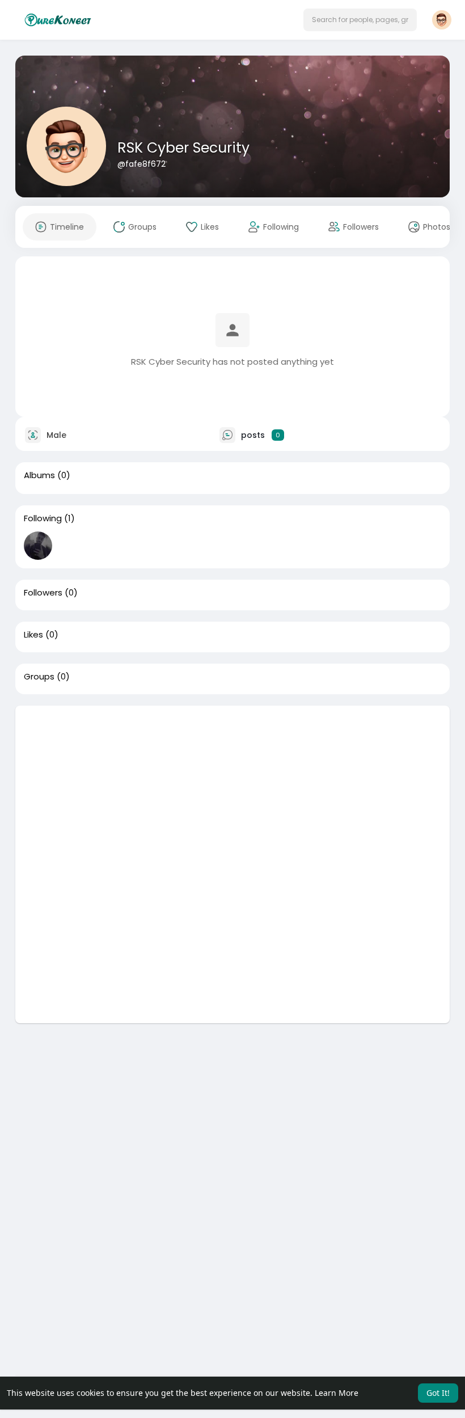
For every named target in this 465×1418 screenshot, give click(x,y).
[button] (360, 20)
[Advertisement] (232, 785)
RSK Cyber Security (183, 148)
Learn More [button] (336, 1392)
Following (43, 518)
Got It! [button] (438, 1392)
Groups (39, 676)
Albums (39, 475)
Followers (43, 592)
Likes (33, 634)
